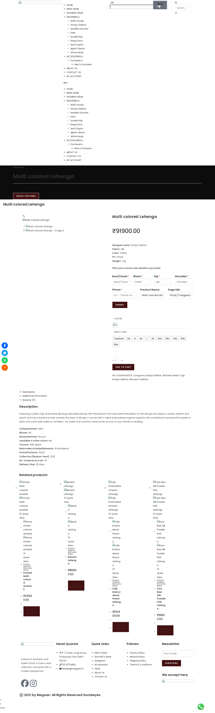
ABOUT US (72, 68)
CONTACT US (74, 72)
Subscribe (171, 663)
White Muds (77, 52)
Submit (120, 304)
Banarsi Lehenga (72, 560)
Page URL (174, 290)
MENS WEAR (73, 9)
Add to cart (123, 367)
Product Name (149, 290)
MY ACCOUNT (74, 76)
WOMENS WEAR (75, 12)
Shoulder (182, 276)
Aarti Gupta (77, 44)
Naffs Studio (77, 20)
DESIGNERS (72, 17)
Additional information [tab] (35, 395)
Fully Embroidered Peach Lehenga (116, 597)
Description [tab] (29, 392)
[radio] (115, 325)
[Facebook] (25, 683)
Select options (32, 611)
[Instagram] (33, 683)
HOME (70, 5)
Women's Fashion (138, 379)
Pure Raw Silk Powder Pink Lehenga (161, 598)
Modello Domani (79, 28)
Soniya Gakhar (78, 24)
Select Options (26, 196)
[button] (85, 83)
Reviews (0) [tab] (29, 400)
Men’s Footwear (83, 64)
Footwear (76, 60)
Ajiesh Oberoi (78, 48)
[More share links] (5, 367)
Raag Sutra (76, 40)
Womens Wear (170, 375)
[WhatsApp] (5, 360)
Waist (138, 276)
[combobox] (116, 295)
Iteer (73, 32)
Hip (157, 276)
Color (118, 318)
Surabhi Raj (76, 36)
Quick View (26, 559)
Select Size (120, 331)
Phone (117, 290)
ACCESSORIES (74, 56)
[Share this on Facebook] (5, 345)
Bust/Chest (120, 276)
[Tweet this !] (5, 353)
